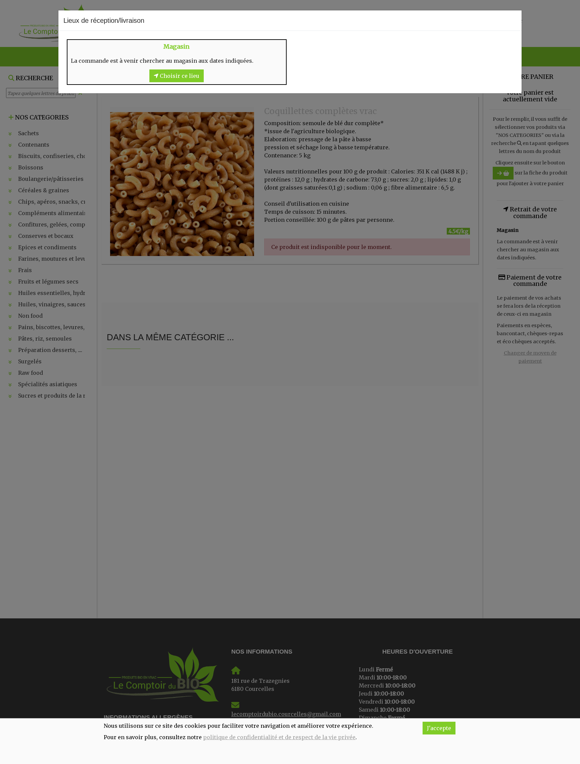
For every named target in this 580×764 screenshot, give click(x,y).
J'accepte (439, 728)
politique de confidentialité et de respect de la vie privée (279, 737)
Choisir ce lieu (178, 75)
